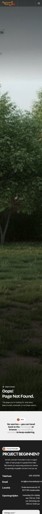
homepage (25, 426)
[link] (8, 3)
